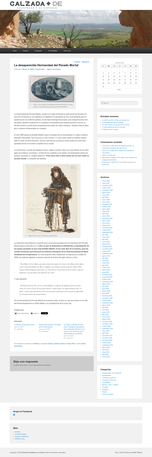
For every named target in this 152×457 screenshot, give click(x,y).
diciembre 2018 (107, 321)
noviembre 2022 (107, 228)
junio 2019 (105, 310)
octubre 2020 (106, 279)
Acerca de (67, 51)
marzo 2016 (106, 357)
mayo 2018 (105, 331)
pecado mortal (59, 343)
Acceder (17, 432)
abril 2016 (105, 354)
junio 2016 (105, 350)
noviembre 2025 (107, 185)
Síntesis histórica (107, 394)
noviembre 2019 (107, 298)
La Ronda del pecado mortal (24, 325)
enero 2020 (105, 293)
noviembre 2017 (107, 335)
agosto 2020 (106, 284)
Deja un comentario (54, 69)
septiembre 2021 (107, 253)
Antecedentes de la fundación (111, 373)
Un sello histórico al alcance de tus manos (116, 125)
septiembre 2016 (107, 345)
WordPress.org (19, 439)
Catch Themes (137, 452)
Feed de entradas (20, 434)
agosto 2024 (106, 209)
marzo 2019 (106, 317)
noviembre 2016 (107, 340)
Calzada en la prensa (109, 378)
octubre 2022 (106, 230)
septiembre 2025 (107, 190)
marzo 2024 (106, 216)
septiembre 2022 (107, 232)
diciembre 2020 (107, 274)
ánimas (50, 343)
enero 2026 (105, 183)
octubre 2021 (106, 251)
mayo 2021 (105, 263)
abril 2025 (105, 197)
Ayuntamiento (106, 375)
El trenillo (105, 387)
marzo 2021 (106, 267)
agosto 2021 (106, 256)
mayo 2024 (105, 211)
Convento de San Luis (109, 380)
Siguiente (86, 62)
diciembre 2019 (107, 296)
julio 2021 (105, 258)
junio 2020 (105, 289)
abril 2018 (105, 333)
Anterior (77, 62)
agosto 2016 (106, 347)
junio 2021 (105, 260)
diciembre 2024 (107, 204)
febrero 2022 (106, 244)
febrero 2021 (106, 270)
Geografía (38, 51)
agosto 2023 (106, 221)
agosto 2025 (106, 192)
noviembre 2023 (107, 218)
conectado (30, 365)
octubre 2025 (106, 188)
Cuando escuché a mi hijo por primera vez (115, 120)
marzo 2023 (106, 223)
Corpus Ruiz (40, 69)
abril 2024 (105, 214)
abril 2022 (105, 239)
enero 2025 (105, 202)
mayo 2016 (105, 352)
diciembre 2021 (107, 246)
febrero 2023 (106, 225)
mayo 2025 (105, 195)
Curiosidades (52, 51)
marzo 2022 (106, 242)
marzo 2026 (106, 181)
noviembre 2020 (107, 277)
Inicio (15, 51)
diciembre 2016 (107, 338)
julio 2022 (105, 235)
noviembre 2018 (107, 324)
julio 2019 (105, 307)
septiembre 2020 (107, 281)
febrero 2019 (106, 319)
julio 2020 (105, 286)
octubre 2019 (106, 300)
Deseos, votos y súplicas (110, 385)
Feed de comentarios (21, 436)
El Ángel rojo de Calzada (110, 129)
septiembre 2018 (107, 328)
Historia (25, 51)
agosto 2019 (106, 305)
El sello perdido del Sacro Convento (113, 127)
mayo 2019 (105, 312)
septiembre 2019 (107, 303)
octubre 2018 (106, 326)
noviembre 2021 (107, 249)
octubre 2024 (106, 206)
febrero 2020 (106, 291)
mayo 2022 (105, 237)
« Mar (119, 89)
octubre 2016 (106, 342)
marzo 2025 (106, 199)
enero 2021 (105, 272)
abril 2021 (105, 265)
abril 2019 (105, 314)
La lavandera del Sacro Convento (113, 122)
